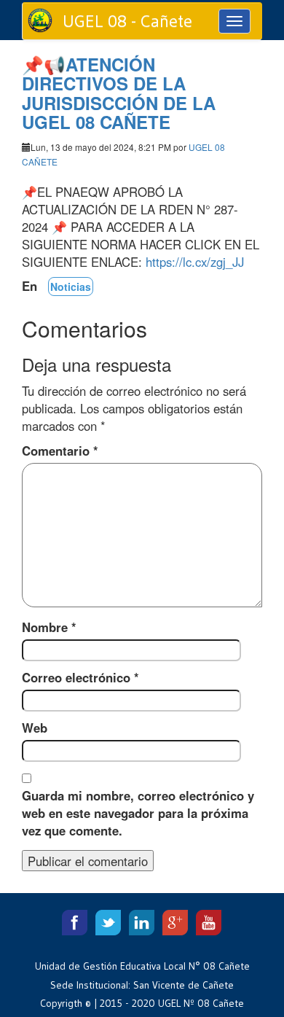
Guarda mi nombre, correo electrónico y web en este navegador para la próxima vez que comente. (138, 813)
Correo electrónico (80, 677)
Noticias (70, 286)
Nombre (49, 627)
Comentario (60, 450)
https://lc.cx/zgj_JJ (195, 261)
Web (34, 727)
